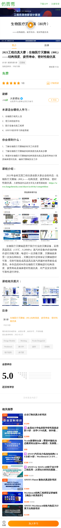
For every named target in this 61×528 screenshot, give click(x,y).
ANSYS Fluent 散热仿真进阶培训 (40, 480)
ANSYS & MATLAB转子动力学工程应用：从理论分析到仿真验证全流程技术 (41, 470)
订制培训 (54, 83)
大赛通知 (15, 98)
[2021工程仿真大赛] (30, 191)
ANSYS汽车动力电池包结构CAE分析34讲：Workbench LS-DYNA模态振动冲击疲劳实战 (41, 456)
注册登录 (55, 4)
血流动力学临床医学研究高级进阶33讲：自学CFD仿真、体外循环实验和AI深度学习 (41, 430)
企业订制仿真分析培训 (35, 414)
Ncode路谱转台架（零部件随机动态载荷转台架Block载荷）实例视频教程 (41, 443)
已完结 (22, 63)
